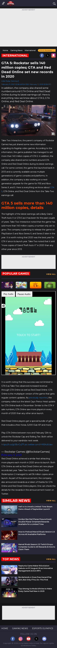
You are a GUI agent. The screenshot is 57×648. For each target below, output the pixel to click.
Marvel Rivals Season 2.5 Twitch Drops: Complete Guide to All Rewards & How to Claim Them (36, 546)
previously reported (38, 397)
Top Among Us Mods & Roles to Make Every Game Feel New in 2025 (35, 590)
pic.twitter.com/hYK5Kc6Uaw (39, 444)
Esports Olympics (42, 628)
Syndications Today (28, 645)
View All (51, 274)
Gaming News (20, 628)
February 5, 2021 (11, 455)
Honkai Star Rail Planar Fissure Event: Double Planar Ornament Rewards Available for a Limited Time (35, 521)
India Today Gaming (9, 81)
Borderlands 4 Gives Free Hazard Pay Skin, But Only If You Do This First (34, 578)
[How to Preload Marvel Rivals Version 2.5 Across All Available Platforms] (9, 538)
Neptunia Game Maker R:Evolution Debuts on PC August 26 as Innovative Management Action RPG (35, 568)
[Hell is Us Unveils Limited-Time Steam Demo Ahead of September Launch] (9, 513)
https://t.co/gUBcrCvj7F (12, 444)
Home (4, 628)
